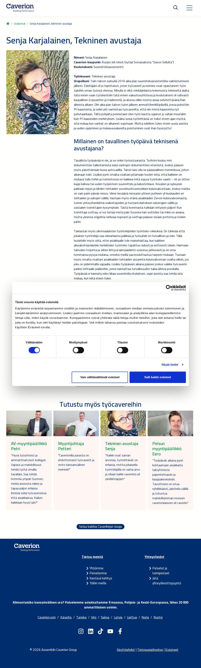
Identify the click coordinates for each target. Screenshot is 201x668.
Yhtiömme (96, 568)
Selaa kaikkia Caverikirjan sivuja (100, 526)
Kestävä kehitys (101, 578)
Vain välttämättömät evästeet (100, 377)
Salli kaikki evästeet (157, 377)
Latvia (118, 617)
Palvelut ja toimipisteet (160, 570)
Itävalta (66, 617)
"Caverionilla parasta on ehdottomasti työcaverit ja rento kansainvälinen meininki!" (76, 462)
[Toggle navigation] (189, 8)
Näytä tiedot (170, 364)
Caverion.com (47, 617)
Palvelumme (98, 573)
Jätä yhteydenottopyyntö (166, 580)
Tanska (81, 617)
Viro (93, 617)
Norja (145, 617)
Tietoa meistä (92, 557)
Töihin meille (98, 583)
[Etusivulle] (20, 8)
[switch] (78, 350)
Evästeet (171, 650)
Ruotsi (158, 617)
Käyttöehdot (126, 650)
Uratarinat (19, 23)
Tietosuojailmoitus (150, 650)
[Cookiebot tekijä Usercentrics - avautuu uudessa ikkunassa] (169, 288)
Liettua (132, 617)
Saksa (105, 617)
